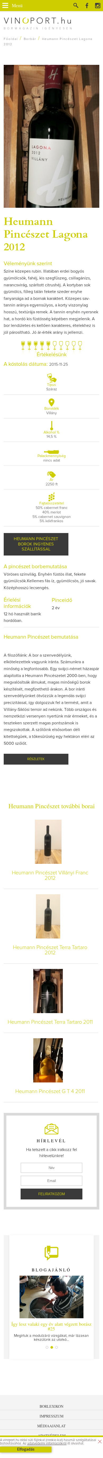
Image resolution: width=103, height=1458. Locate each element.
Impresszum (51, 1416)
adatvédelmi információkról (47, 1443)
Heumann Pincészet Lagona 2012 (46, 233)
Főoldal (11, 39)
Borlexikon (51, 1406)
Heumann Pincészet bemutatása (41, 637)
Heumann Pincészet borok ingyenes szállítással (36, 544)
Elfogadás (25, 1449)
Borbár (30, 39)
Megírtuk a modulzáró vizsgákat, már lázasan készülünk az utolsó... (51, 1331)
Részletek (36, 759)
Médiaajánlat (51, 1425)
